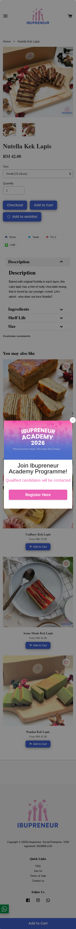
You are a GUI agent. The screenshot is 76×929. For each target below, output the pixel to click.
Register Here (38, 495)
